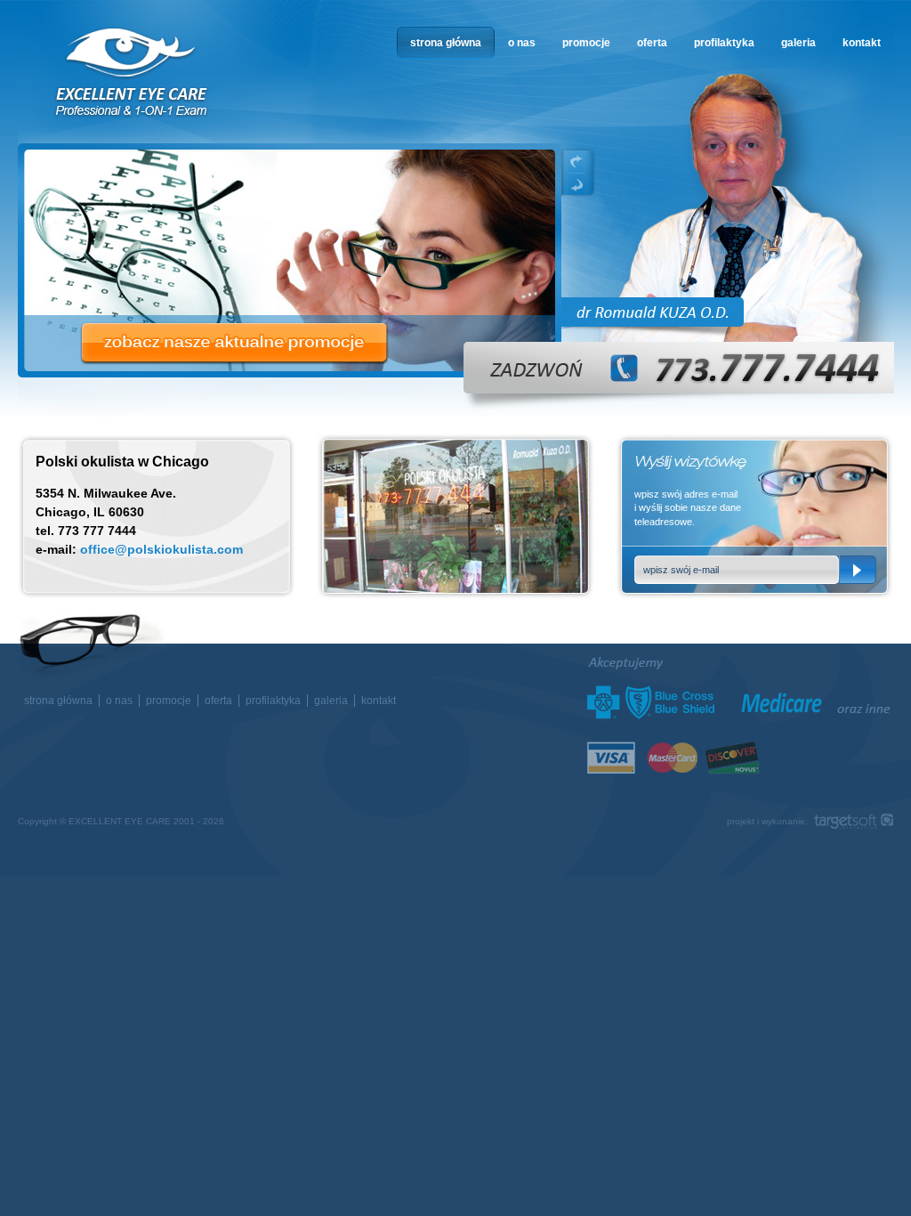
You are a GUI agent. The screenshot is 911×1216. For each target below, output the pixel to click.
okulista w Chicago (132, 72)
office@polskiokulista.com (161, 549)
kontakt (861, 42)
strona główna (445, 42)
